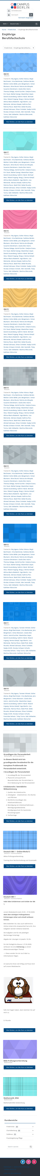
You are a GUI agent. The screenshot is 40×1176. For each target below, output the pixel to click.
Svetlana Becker (28, 81)
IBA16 (6, 231)
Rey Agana (14, 79)
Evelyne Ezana (30, 91)
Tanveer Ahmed (24, 628)
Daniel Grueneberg (10, 97)
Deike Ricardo (26, 107)
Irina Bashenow (17, 81)
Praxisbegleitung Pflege (14, 1138)
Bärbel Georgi (16, 94)
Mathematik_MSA (11, 1098)
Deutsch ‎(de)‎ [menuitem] (14, 24)
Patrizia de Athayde (26, 86)
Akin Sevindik (25, 112)
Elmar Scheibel (21, 109)
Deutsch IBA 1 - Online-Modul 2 (17, 851)
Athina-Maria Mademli (11, 102)
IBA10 (6, 688)
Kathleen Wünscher (10, 117)
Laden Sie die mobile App (12, 1173)
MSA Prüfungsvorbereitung (15, 1061)
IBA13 (6, 466)
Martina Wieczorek (25, 114)
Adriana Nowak (16, 104)
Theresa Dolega (9, 91)
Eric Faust (7, 94)
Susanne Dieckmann (11, 89)
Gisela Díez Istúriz (24, 89)
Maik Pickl (17, 107)
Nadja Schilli (31, 109)
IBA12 (6, 544)
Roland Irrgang (13, 99)
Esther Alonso (24, 79)
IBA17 (6, 152)
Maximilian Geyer (27, 94)
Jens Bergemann (24, 84)
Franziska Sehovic (10, 651)
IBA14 (6, 388)
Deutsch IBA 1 (9, 897)
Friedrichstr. (12, 30)
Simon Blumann (17, 633)
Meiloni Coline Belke (11, 84)
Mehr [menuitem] (5, 24)
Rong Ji (21, 99)
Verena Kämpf (29, 99)
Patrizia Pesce (8, 107)
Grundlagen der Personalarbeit (17, 754)
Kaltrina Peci (26, 104)
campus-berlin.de (10, 1169)
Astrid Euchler (20, 91)
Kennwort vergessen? (25, 18)
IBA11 (6, 623)
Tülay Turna (21, 651)
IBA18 (6, 74)
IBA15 (6, 309)
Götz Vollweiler (14, 114)
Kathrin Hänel (22, 97)
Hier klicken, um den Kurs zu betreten (19, 122)
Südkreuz (9, 1134)
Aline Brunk (15, 86)
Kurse (4, 30)
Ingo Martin (24, 102)
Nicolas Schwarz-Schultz (12, 112)
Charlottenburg (11, 1130)
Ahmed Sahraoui (9, 109)
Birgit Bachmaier (15, 630)
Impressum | (9, 1167)
